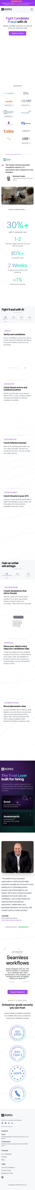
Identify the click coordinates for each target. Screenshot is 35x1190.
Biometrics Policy (7, 1170)
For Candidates (6, 1151)
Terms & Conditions (8, 1164)
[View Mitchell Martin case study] (17, 154)
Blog (2, 1157)
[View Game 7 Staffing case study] (32, 154)
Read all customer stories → (17, 209)
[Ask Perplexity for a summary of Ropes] (9, 1120)
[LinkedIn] (2, 1174)
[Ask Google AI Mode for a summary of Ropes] (12, 1120)
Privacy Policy (6, 1167)
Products (4, 1128)
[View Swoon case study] (2, 154)
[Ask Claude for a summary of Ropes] (5, 1120)
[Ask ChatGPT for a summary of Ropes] (2, 1120)
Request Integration (17, 989)
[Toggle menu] (32, 9)
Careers (4, 1154)
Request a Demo (17, 33)
